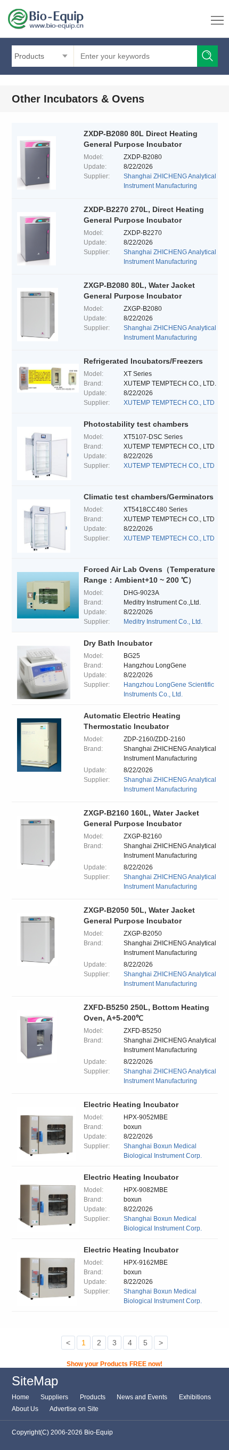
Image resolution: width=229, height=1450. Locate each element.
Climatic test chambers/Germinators (149, 496)
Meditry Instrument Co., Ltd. (163, 621)
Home (20, 1397)
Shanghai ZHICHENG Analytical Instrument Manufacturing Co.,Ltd (170, 186)
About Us (25, 1409)
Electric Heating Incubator (131, 1104)
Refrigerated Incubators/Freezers (143, 361)
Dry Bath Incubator (118, 643)
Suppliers (54, 1397)
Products (92, 1397)
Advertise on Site (74, 1409)
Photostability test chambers (136, 424)
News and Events (142, 1397)
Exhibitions (195, 1397)
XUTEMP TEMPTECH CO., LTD (169, 402)
